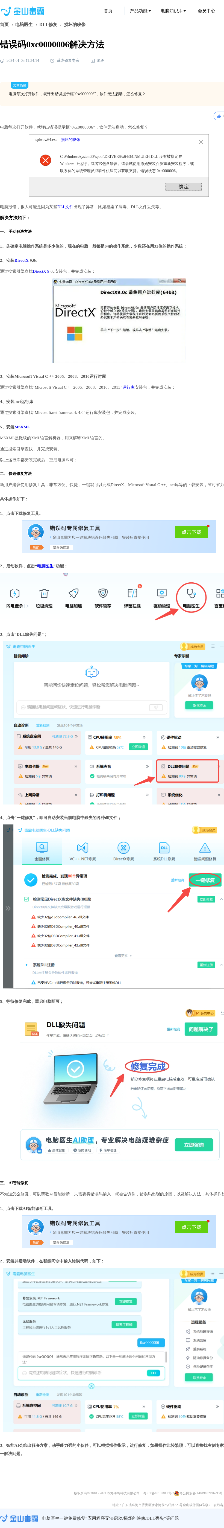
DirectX (21, 260)
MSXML (22, 427)
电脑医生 (24, 24)
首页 (108, 10)
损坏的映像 (70, 140)
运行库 (128, 387)
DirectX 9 (41, 271)
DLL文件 (65, 207)
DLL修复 (48, 24)
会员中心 (206, 10)
